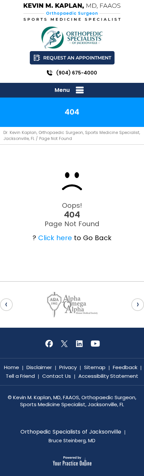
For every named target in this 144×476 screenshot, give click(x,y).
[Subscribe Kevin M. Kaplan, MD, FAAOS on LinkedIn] (80, 344)
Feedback (125, 367)
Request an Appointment (77, 58)
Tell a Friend (20, 375)
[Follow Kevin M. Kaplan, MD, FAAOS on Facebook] (49, 344)
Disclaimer (39, 367)
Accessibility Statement (108, 375)
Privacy (68, 367)
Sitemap (94, 367)
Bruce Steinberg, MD (72, 440)
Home (11, 367)
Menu (62, 90)
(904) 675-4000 (76, 72)
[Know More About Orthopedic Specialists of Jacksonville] (72, 37)
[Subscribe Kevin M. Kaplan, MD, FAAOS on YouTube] (95, 344)
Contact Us (56, 375)
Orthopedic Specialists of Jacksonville (70, 432)
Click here (55, 238)
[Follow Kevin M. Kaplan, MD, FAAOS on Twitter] (64, 344)
